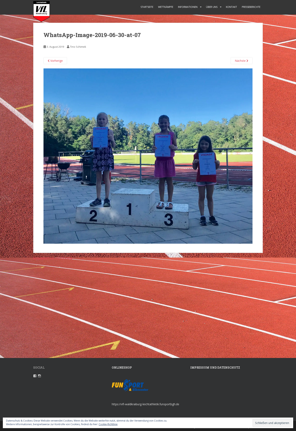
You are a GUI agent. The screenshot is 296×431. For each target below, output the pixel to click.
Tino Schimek (78, 46)
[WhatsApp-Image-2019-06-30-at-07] (148, 156)
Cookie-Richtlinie (108, 424)
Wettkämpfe (165, 7)
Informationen (188, 7)
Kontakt (231, 7)
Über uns (211, 7)
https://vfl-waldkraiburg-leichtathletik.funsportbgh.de (145, 404)
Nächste (240, 61)
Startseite (147, 7)
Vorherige (56, 61)
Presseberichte (251, 7)
